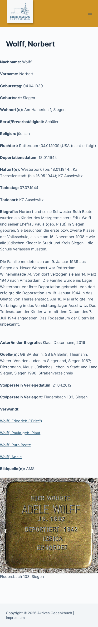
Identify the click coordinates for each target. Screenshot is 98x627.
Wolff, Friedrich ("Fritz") (21, 421)
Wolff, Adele (11, 456)
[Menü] (90, 13)
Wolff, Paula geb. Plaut (20, 432)
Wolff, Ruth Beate (15, 445)
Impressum (15, 617)
